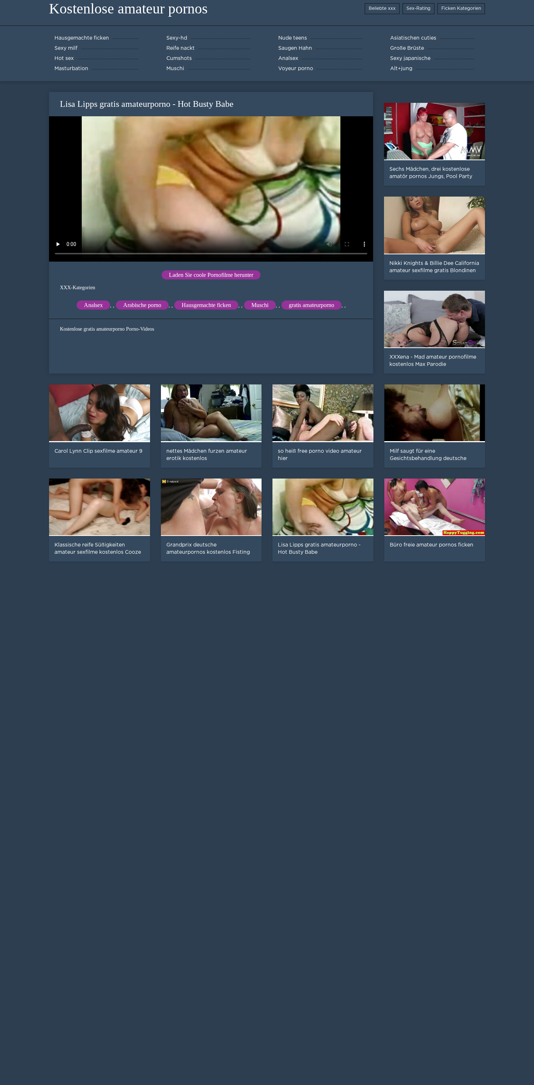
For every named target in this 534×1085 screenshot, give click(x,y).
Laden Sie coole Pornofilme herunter (211, 275)
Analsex (93, 305)
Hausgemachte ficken (206, 305)
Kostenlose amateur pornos (128, 8)
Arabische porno (142, 305)
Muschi (259, 305)
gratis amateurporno (311, 305)
